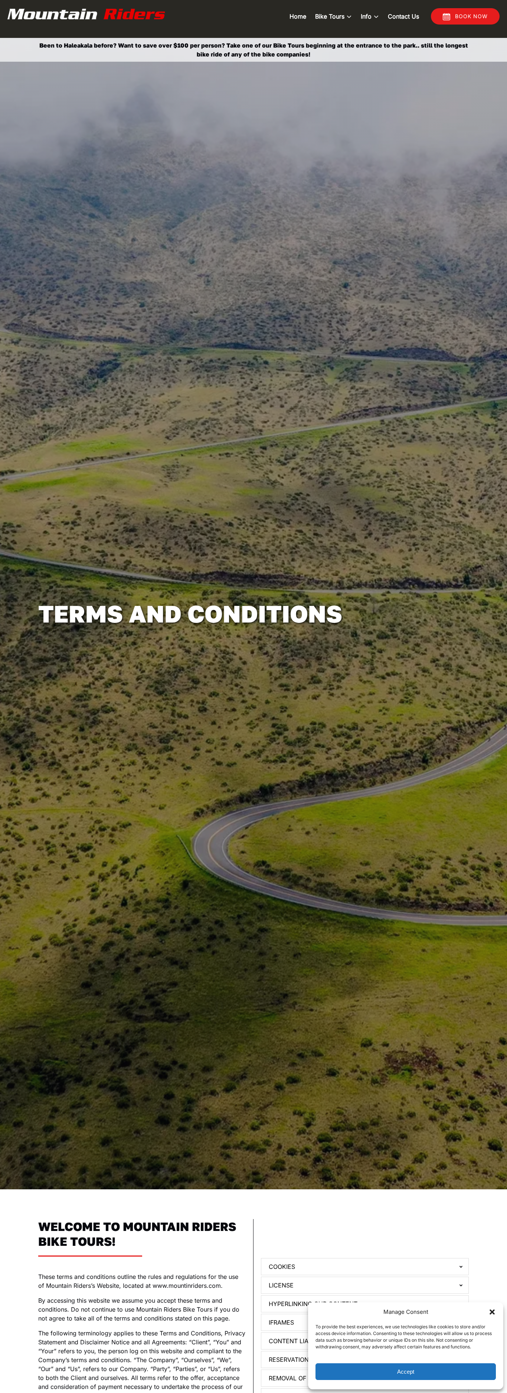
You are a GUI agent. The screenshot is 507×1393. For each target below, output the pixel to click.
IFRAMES (281, 1322)
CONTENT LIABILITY (297, 1341)
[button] (492, 1312)
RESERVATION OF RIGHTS (305, 1359)
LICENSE (281, 1285)
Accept (405, 1371)
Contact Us (403, 16)
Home (298, 16)
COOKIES (282, 1266)
